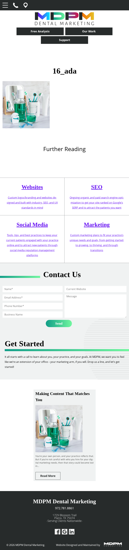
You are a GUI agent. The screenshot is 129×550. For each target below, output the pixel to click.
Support (64, 40)
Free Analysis (40, 31)
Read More (48, 476)
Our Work (89, 31)
